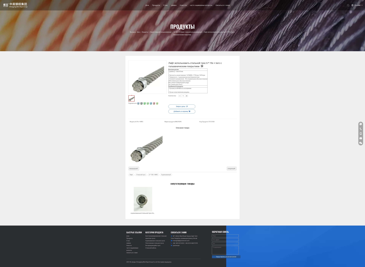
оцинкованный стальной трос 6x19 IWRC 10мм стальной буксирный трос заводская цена (143, 213)
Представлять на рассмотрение (226, 257)
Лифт (131, 174)
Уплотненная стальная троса (154, 243)
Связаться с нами (223, 5)
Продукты (156, 5)
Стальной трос (141, 174)
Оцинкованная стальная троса (155, 240)
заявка (174, 5)
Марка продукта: (170, 121)
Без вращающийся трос (152, 245)
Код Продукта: (203, 121)
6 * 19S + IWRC (153, 174)
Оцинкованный (166, 174)
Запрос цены (180, 106)
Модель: (132, 121)
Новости (183, 5)
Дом (147, 5)
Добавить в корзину (181, 111)
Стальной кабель (150, 248)
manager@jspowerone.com (181, 240)
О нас (165, 5)
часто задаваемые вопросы (201, 5)
